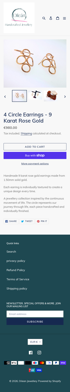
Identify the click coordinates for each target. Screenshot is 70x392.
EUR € (34, 341)
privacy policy (16, 261)
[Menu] (64, 18)
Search (11, 251)
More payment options (35, 163)
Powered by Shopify (49, 381)
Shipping (26, 133)
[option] (19, 95)
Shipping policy (17, 288)
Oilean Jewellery (28, 381)
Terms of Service (18, 279)
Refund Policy (16, 270)
